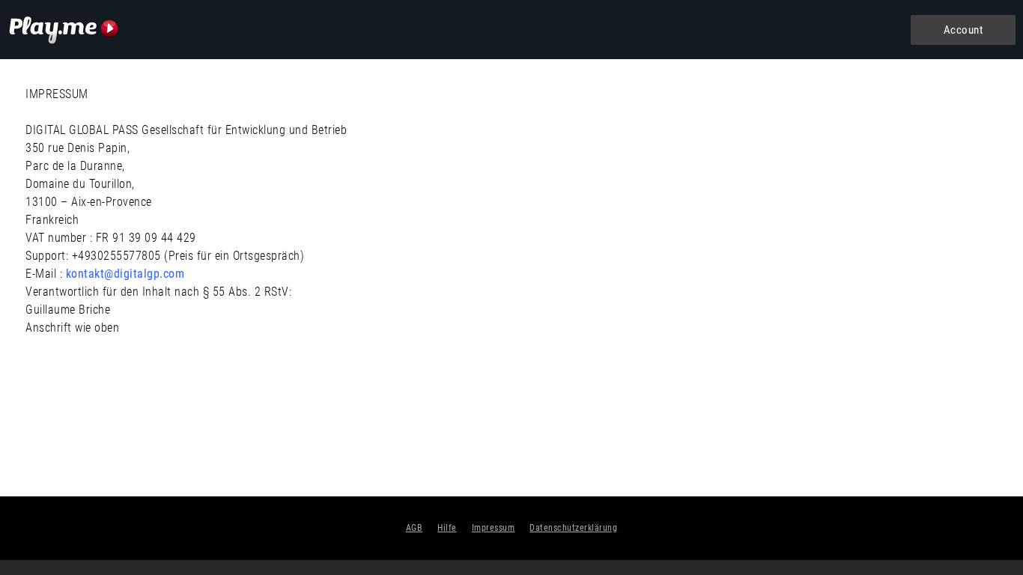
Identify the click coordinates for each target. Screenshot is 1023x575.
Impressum (493, 528)
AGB (414, 528)
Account (963, 30)
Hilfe (447, 528)
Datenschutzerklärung (573, 528)
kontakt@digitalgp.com (125, 274)
